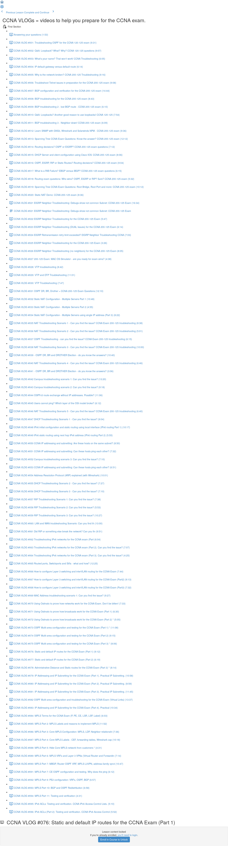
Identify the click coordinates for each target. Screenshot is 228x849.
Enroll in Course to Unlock (114, 839)
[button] (2, 3)
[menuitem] (2, 7)
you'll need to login (127, 835)
